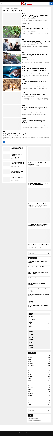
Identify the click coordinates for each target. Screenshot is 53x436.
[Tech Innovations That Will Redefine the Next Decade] (6, 149)
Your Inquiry (26, 434)
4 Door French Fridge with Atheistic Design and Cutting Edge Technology (34, 69)
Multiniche (30, 387)
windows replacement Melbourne (35, 420)
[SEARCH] (48, 253)
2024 (31, 334)
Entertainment (31, 365)
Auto (29, 355)
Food (29, 374)
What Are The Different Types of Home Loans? (35, 108)
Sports (29, 400)
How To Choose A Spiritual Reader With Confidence (17, 178)
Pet (29, 391)
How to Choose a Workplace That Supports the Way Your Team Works (17, 163)
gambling (30, 376)
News (29, 389)
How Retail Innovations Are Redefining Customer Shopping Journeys (17, 156)
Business (23, 118)
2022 (31, 340)
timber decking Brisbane (33, 418)
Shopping (23, 79)
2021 (31, 342)
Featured (23, 66)
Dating (29, 361)
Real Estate (30, 397)
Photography (31, 393)
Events (29, 367)
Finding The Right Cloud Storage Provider (17, 134)
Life (29, 385)
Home (23, 52)
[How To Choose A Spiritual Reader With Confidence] (6, 179)
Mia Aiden (24, 18)
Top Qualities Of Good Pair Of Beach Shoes (34, 82)
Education (30, 363)
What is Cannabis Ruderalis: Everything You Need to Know (35, 29)
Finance (23, 13)
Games (29, 378)
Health (23, 26)
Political (30, 395)
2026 (31, 314)
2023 (31, 337)
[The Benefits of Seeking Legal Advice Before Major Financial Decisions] (6, 171)
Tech (4, 131)
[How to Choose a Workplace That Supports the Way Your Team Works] (6, 164)
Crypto (29, 359)
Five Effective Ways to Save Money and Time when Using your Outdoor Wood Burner (34, 55)
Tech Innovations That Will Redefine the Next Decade (17, 148)
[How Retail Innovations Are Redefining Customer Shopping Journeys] (6, 156)
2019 (31, 348)
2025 (31, 332)
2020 (31, 345)
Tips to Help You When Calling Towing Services (34, 121)
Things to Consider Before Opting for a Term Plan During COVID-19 (35, 16)
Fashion (23, 92)
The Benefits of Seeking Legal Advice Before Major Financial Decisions (17, 171)
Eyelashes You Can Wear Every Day (33, 95)
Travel (29, 404)
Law (22, 39)
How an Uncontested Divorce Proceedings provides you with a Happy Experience (36, 42)
